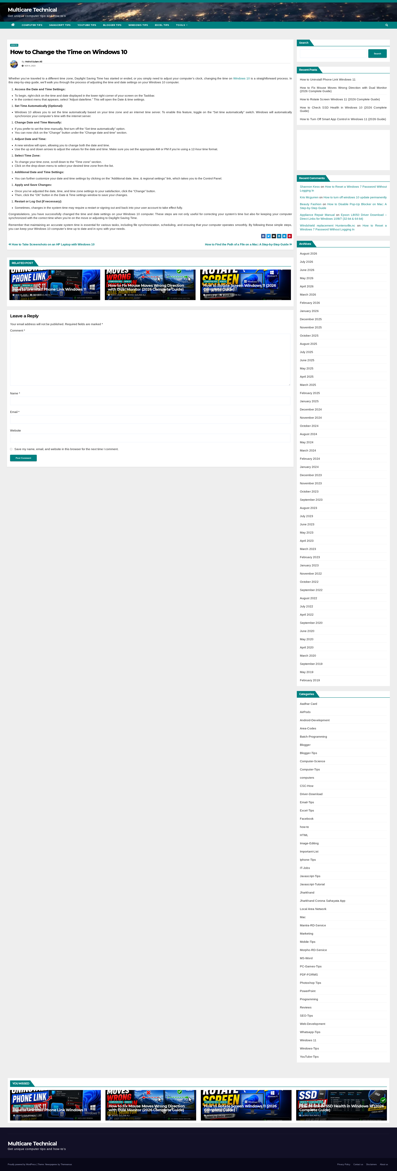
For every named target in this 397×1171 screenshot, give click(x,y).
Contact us (358, 1164)
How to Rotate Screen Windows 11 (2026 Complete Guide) (239, 287)
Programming (309, 999)
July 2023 (306, 516)
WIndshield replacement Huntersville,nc (327, 225)
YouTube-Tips (309, 1056)
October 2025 (309, 335)
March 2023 (308, 549)
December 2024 (311, 409)
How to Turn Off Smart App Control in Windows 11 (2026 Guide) (343, 119)
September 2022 (311, 590)
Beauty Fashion (310, 204)
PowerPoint (308, 991)
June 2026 (307, 270)
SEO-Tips (306, 1015)
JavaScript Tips (60, 25)
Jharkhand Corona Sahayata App (323, 900)
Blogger (305, 744)
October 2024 (309, 425)
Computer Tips (32, 25)
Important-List (309, 851)
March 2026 (308, 294)
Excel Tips (162, 25)
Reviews (306, 1007)
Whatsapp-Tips (310, 1032)
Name (15, 393)
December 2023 (311, 475)
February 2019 (310, 680)
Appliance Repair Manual (317, 214)
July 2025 (306, 352)
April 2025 (307, 376)
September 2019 (311, 663)
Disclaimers (371, 1164)
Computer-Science (312, 761)
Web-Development (312, 1023)
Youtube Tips (87, 25)
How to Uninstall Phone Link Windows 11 (49, 289)
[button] (387, 25)
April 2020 (307, 647)
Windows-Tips (309, 1048)
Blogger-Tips (308, 753)
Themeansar (66, 1164)
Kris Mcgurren (309, 197)
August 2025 (308, 343)
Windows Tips (138, 25)
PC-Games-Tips (311, 966)
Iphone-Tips (308, 859)
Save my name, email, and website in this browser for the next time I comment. (66, 449)
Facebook (307, 818)
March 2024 (308, 450)
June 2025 (307, 360)
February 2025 (310, 393)
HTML (304, 835)
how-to (14, 45)
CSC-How (306, 785)
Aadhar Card (308, 703)
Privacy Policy (343, 1164)
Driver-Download (311, 794)
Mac (303, 917)
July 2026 (306, 261)
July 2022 (306, 606)
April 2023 (307, 540)
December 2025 (311, 319)
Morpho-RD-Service (313, 950)
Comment (17, 330)
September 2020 (311, 622)
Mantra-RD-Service (313, 925)
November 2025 (311, 327)
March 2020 (308, 655)
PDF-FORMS (309, 974)
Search (303, 42)
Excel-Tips (307, 810)
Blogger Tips (112, 25)
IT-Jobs (305, 868)
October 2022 (309, 581)
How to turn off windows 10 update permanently (355, 197)
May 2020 (307, 639)
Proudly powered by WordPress (22, 1164)
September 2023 (311, 499)
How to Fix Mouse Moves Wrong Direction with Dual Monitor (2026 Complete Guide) (146, 287)
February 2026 (310, 302)
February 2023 (310, 557)
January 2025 (309, 401)
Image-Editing (309, 843)
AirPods (305, 712)
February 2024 (310, 458)
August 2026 (308, 253)
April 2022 (307, 614)
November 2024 (311, 417)
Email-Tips (307, 802)
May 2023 (307, 532)
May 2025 (307, 368)
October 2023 (309, 491)
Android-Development (315, 720)
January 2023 (309, 565)
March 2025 (308, 384)
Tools (181, 25)
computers (307, 777)
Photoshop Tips (310, 982)
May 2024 (307, 442)
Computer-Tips (115, 281)
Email (14, 412)
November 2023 (311, 483)
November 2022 (311, 573)
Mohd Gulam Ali (33, 61)
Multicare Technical (32, 10)
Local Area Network (313, 909)
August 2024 (308, 434)
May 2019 (307, 672)
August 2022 (308, 598)
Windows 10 (241, 78)
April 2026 (307, 286)
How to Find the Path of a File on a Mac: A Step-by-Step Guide (247, 244)
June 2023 (307, 524)
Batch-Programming (313, 736)
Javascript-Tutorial (312, 884)
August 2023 (308, 508)
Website (15, 430)
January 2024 (309, 467)
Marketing (306, 933)
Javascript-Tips (310, 876)
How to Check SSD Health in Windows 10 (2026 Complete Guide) (341, 1108)
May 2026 (307, 278)
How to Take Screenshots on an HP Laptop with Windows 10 (52, 244)
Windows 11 (27, 285)
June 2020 (307, 631)
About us (384, 1164)
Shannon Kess (310, 186)
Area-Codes (308, 728)
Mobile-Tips (308, 941)
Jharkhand (307, 892)
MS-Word (306, 958)
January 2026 (309, 311)
